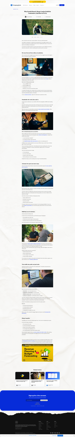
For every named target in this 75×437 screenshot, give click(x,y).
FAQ (47, 428)
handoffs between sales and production (31, 141)
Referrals (40, 428)
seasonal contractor (28, 94)
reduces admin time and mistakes (44, 109)
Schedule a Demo (37, 404)
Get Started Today (44, 400)
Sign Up (62, 5)
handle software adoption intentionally (34, 243)
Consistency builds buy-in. (33, 259)
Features (30, 5)
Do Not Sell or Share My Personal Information (25, 433)
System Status (40, 429)
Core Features (40, 422)
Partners (48, 429)
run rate (46, 78)
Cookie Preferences (17, 433)
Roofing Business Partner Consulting (29, 340)
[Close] (74, 435)
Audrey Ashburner (29, 16)
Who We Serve (25, 5)
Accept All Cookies (60, 435)
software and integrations (42, 134)
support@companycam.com (18, 427)
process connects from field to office (40, 332)
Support (37, 5)
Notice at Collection (33, 433)
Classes (47, 423)
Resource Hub (48, 422)
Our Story (55, 422)
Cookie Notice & (31, 435)
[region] (37, 435)
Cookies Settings (54, 435)
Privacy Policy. (34, 435)
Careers (55, 423)
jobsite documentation (28, 205)
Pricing (34, 5)
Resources (41, 5)
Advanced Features (41, 423)
